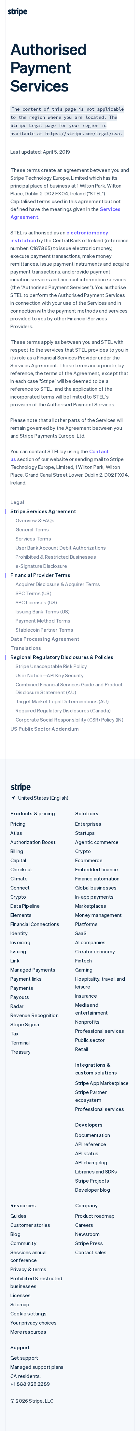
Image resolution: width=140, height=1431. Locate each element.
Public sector (90, 1040)
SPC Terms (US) (33, 593)
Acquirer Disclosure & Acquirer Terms (58, 584)
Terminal (20, 1042)
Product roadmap (95, 1216)
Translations (25, 648)
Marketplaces (90, 906)
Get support (24, 1357)
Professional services (99, 1031)
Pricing (17, 824)
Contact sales (91, 1252)
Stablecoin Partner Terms (44, 629)
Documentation (92, 1135)
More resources (28, 1331)
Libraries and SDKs (96, 1171)
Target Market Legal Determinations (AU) (62, 701)
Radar (16, 1006)
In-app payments (94, 896)
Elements (21, 915)
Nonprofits (87, 1021)
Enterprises (88, 824)
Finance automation (97, 878)
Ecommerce (89, 860)
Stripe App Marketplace (102, 1083)
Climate (19, 878)
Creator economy (95, 951)
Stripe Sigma (24, 1024)
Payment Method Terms (43, 620)
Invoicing (20, 942)
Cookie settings (28, 1313)
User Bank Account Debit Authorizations (61, 547)
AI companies (90, 942)
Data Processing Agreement (44, 639)
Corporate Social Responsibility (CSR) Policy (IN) (69, 719)
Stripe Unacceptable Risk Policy (51, 666)
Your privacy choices (33, 1322)
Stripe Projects (92, 1180)
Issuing (18, 951)
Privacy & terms (28, 1269)
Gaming (83, 969)
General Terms (32, 529)
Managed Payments (32, 969)
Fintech (83, 960)
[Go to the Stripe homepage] (18, 787)
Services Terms (33, 538)
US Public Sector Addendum (44, 728)
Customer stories (30, 1225)
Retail (81, 1049)
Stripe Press (89, 1243)
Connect (20, 887)
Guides (18, 1216)
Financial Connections (34, 924)
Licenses (20, 1295)
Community (23, 1243)
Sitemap (19, 1304)
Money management (98, 915)
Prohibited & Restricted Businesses (56, 557)
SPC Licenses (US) (36, 602)
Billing (16, 851)
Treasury (20, 1051)
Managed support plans (36, 1367)
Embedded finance (96, 869)
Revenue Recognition (34, 1015)
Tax (14, 1033)
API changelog (91, 1162)
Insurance (86, 995)
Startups (85, 833)
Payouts (19, 997)
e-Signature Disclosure (41, 566)
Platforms (86, 924)
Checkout (21, 869)
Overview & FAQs (35, 520)
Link (15, 960)
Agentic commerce (97, 842)
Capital (18, 860)
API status (86, 1153)
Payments (22, 988)
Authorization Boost (33, 842)
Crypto (18, 896)
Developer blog (92, 1189)
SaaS (81, 933)
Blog (15, 1234)
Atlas (16, 833)
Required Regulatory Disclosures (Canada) (63, 710)
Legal (17, 502)
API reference (90, 1144)
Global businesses (96, 887)
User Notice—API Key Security (50, 675)
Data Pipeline (25, 906)
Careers (84, 1225)
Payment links (26, 978)
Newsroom (87, 1234)
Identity (19, 933)
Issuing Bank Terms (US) (43, 611)
